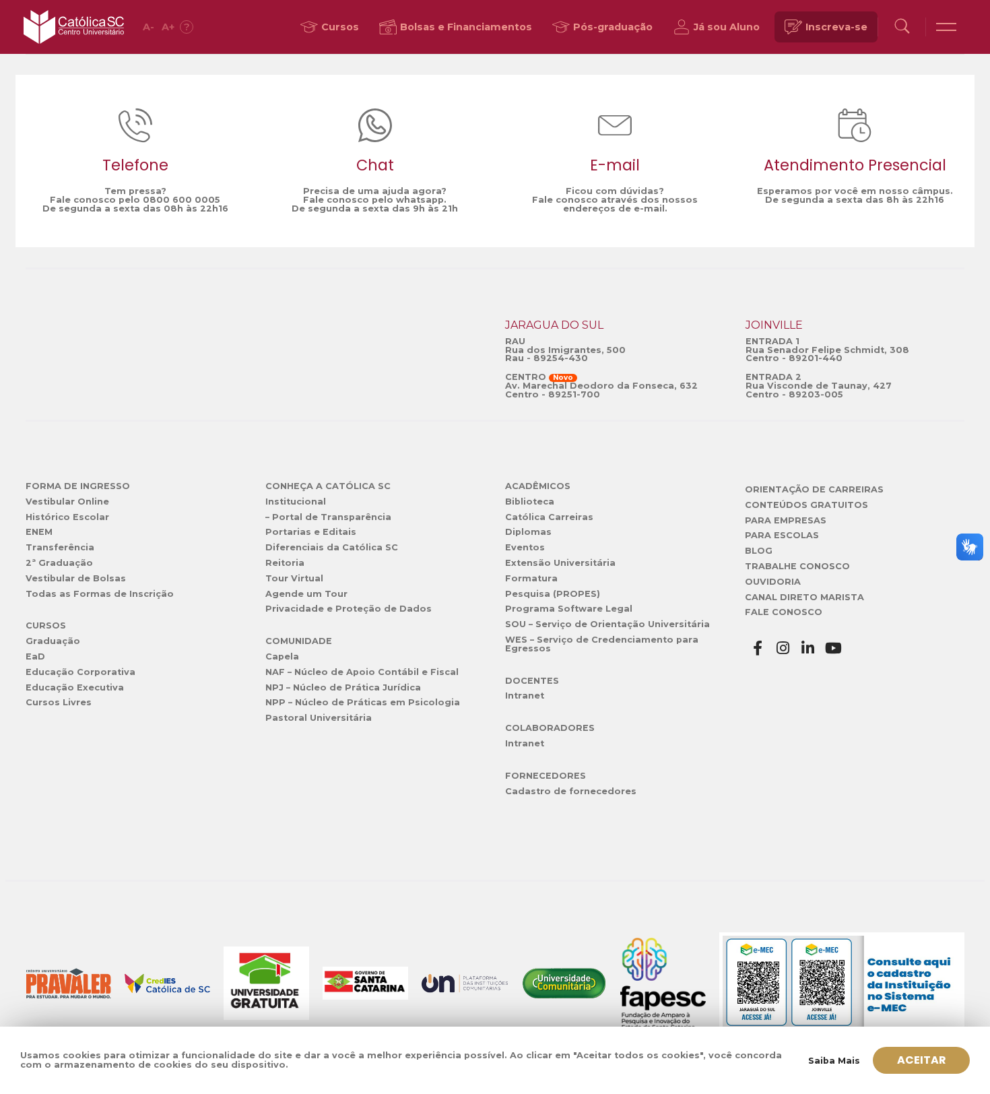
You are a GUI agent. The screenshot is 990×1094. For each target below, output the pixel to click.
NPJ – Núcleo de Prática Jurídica (343, 687)
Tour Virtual (294, 578)
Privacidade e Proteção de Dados (348, 609)
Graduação (53, 641)
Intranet (524, 695)
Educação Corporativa (80, 672)
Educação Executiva (75, 687)
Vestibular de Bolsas (76, 578)
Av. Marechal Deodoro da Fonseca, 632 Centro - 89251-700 (601, 390)
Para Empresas (785, 520)
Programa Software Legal (568, 609)
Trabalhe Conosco (797, 566)
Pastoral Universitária (318, 718)
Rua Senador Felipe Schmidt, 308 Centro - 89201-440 (827, 354)
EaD (35, 656)
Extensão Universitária (560, 563)
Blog (758, 551)
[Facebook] (757, 648)
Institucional (295, 501)
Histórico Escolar (67, 517)
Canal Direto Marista (804, 597)
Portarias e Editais (310, 532)
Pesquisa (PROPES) (552, 594)
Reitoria (284, 563)
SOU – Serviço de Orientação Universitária (607, 624)
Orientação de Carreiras (814, 489)
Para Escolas (782, 535)
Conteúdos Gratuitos (806, 505)
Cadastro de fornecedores (570, 791)
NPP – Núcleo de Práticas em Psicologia (362, 702)
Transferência (60, 547)
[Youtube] (833, 648)
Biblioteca (529, 501)
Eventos (525, 547)
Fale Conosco (783, 612)
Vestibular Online (67, 501)
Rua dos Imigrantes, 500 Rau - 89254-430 (565, 354)
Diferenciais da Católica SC (331, 547)
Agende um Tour (306, 594)
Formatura (531, 578)
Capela (282, 656)
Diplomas (528, 532)
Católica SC (74, 27)
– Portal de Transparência (328, 517)
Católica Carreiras (549, 517)
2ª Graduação (59, 563)
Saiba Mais (834, 1061)
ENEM (39, 532)
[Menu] (946, 27)
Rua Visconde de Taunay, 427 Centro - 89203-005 (819, 390)
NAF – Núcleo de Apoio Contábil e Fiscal (362, 672)
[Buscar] (901, 27)
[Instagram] (783, 648)
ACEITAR (921, 1060)
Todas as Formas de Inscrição (100, 594)
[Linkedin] (808, 648)
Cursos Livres (59, 702)
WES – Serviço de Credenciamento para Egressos (601, 644)
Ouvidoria (773, 582)
